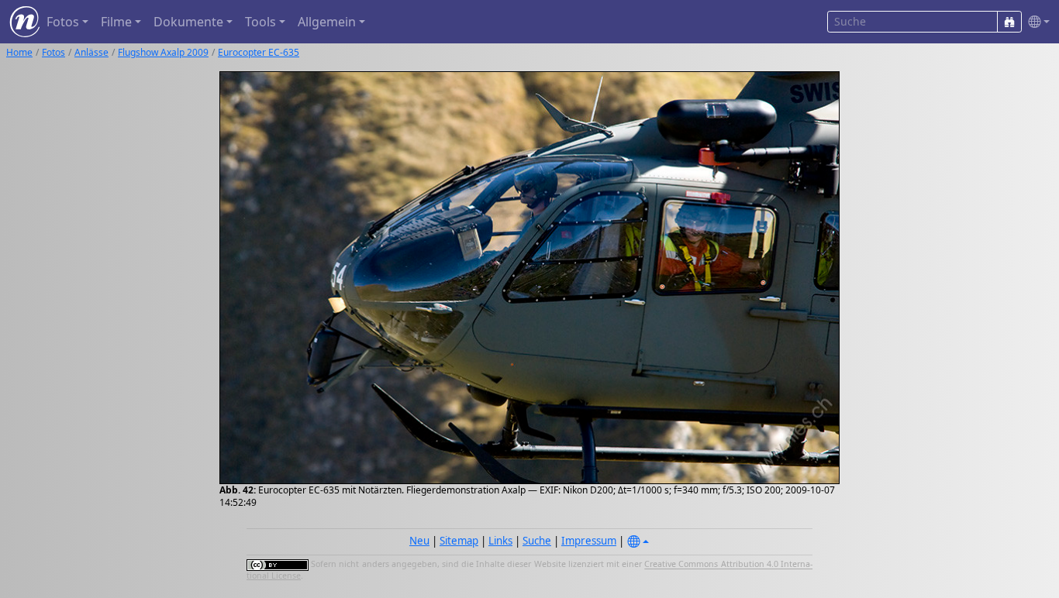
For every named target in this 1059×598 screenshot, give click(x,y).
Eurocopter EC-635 (258, 52)
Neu (419, 541)
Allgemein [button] (327, 21)
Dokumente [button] (188, 21)
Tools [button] (260, 21)
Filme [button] (116, 21)
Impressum (588, 541)
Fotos (53, 52)
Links (500, 541)
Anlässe (91, 52)
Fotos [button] (63, 21)
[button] (1036, 22)
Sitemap (459, 541)
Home (19, 52)
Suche (537, 541)
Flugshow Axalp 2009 (163, 52)
